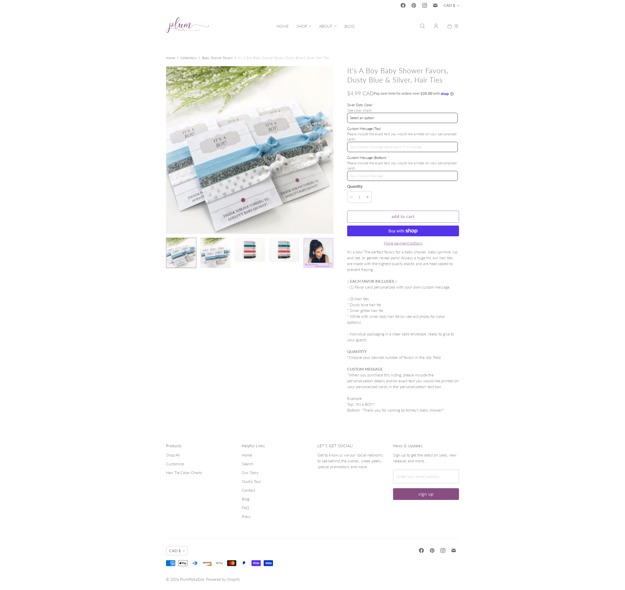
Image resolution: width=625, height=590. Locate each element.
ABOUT (325, 26)
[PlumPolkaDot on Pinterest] (413, 5)
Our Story (250, 472)
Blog (245, 499)
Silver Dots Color (359, 105)
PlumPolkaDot (192, 579)
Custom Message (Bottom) (366, 157)
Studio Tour (251, 481)
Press (246, 516)
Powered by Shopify (223, 579)
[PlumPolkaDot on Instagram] (424, 5)
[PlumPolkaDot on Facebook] (403, 5)
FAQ (245, 507)
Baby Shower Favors (217, 58)
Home (170, 58)
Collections (188, 58)
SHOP (301, 26)
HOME (283, 26)
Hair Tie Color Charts (184, 472)
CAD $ (449, 5)
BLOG (349, 26)
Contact (248, 490)
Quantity (355, 186)
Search (247, 463)
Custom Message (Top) (364, 128)
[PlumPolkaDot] (187, 26)
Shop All (173, 455)
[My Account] (436, 26)
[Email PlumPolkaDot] (435, 5)
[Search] (422, 26)
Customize (175, 463)
